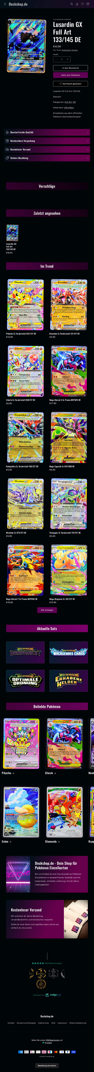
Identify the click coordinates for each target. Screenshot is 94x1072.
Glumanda (51, 841)
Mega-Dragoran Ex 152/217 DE (62, 599)
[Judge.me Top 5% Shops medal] (54, 973)
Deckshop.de (50, 1056)
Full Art (68, 102)
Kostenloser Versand (69, 50)
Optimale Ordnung (25, 692)
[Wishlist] (82, 4)
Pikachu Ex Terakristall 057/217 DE (21, 333)
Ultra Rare (69, 107)
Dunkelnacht (25, 664)
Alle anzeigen (47, 610)
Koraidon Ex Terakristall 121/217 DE (64, 333)
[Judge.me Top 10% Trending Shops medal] (29, 984)
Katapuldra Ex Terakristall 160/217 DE (22, 466)
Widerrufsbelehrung (77, 1023)
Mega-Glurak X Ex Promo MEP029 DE (65, 400)
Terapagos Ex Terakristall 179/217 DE (65, 532)
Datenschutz (43, 1023)
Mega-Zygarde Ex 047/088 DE (62, 466)
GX (74, 102)
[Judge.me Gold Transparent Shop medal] (29, 973)
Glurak (49, 773)
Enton (5, 841)
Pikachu (6, 773)
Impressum (62, 1023)
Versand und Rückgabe (26, 1023)
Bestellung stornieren (47, 1066)
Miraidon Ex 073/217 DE (16, 532)
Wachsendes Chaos (68, 664)
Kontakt (11, 1023)
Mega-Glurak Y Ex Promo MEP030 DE (21, 599)
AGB (53, 1023)
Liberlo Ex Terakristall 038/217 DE (20, 400)
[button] (5, 4)
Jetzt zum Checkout (70, 75)
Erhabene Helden (68, 692)
